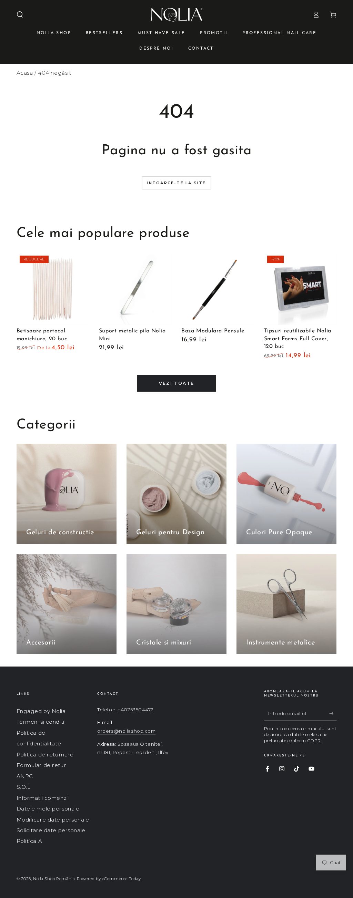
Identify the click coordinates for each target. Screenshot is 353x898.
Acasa (25, 73)
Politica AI (30, 841)
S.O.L (24, 787)
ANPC (25, 776)
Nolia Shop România (54, 878)
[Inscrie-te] (333, 713)
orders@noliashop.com (126, 731)
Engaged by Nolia (41, 711)
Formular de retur (42, 765)
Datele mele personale (48, 808)
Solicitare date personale (51, 830)
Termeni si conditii (41, 722)
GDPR (314, 740)
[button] (19, 15)
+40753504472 (135, 709)
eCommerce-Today (121, 878)
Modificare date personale (53, 819)
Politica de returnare (45, 754)
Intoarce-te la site (176, 182)
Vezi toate (176, 383)
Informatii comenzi (42, 798)
